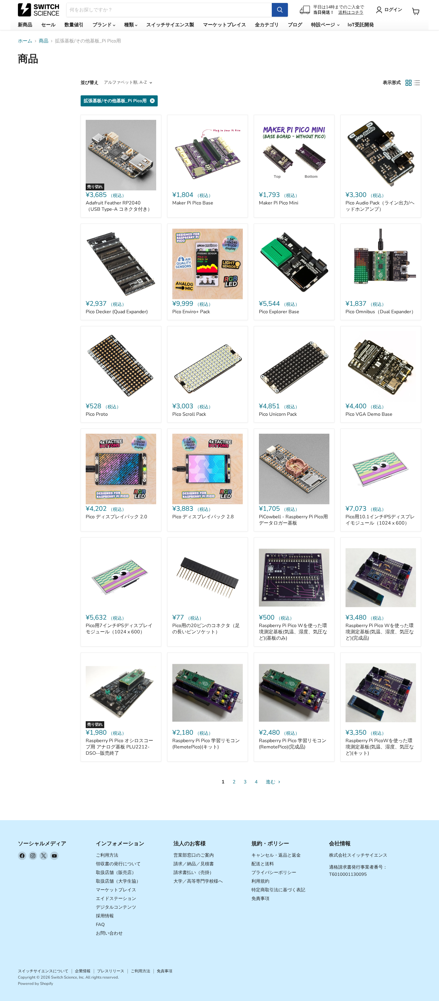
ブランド (103, 25)
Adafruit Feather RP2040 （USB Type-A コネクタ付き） (119, 206)
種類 (129, 25)
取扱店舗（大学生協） (118, 881)
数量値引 (74, 25)
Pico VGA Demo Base (369, 414)
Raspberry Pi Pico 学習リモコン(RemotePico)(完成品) (292, 743)
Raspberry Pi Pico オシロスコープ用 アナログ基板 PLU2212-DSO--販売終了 (119, 747)
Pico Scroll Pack (189, 414)
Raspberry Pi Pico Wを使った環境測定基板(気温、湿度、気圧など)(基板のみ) (293, 631)
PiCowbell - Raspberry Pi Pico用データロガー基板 (293, 520)
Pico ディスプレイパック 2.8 (203, 517)
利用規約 (260, 881)
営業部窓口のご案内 (194, 855)
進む (271, 782)
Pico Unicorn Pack (278, 414)
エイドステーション (116, 898)
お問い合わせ (109, 933)
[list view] (417, 83)
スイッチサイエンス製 (170, 25)
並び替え (90, 82)
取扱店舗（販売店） (116, 872)
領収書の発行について (118, 864)
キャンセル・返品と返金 (276, 855)
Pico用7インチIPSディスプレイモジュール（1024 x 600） (119, 628)
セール (48, 25)
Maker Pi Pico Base (192, 203)
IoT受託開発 (361, 25)
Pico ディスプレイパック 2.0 (116, 517)
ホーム (25, 41)
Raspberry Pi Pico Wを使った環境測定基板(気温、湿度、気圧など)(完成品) (380, 631)
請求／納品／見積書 (194, 864)
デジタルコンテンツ (116, 907)
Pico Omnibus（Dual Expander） (381, 311)
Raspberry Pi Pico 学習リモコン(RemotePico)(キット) (206, 743)
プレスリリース (110, 971)
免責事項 (260, 898)
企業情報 (82, 971)
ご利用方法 (107, 855)
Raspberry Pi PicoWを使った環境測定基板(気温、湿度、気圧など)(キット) (380, 747)
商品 (43, 41)
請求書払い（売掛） (194, 872)
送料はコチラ (350, 12)
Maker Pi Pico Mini (278, 203)
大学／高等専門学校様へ (198, 881)
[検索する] (280, 10)
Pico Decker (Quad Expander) (117, 311)
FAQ (100, 924)
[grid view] (408, 83)
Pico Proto (97, 414)
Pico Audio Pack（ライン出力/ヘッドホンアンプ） (380, 206)
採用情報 (105, 916)
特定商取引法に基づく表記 (278, 890)
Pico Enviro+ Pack (191, 311)
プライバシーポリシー (273, 872)
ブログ (295, 25)
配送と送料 (262, 864)
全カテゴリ (267, 25)
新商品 (25, 25)
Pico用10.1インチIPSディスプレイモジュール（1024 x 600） (380, 520)
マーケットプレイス (224, 25)
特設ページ (323, 25)
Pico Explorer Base (279, 311)
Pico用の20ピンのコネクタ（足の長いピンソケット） (206, 628)
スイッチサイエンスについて (43, 971)
